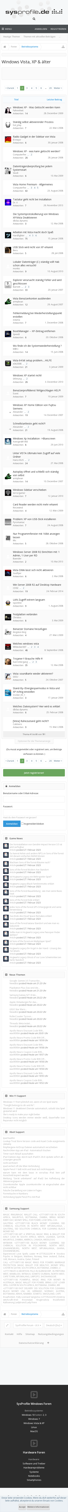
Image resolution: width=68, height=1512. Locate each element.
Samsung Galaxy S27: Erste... (23, 995)
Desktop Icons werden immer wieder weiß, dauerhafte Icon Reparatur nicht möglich (34, 1119)
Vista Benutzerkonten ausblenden (32, 298)
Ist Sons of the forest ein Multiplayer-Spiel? (30, 941)
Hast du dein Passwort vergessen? (20, 817)
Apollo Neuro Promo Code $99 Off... (28, 1037)
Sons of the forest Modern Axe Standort (29, 869)
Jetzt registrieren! (34, 772)
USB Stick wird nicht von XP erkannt (33, 247)
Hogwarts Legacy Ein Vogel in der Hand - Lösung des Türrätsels (35, 949)
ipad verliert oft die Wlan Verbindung (21, 1166)
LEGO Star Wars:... (18, 1009)
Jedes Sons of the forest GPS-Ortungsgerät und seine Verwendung (35, 908)
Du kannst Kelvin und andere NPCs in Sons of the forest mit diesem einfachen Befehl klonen (37, 855)
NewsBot (14, 983)
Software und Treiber (34, 1463)
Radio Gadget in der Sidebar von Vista (34, 136)
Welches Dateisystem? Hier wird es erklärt (36, 706)
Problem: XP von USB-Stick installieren (34, 519)
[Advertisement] (35, 73)
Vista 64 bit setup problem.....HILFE (32, 360)
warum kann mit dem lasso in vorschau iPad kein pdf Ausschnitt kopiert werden (34, 1174)
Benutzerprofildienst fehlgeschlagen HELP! (37, 390)
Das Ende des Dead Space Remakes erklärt (31, 916)
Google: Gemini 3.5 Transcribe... (25, 980)
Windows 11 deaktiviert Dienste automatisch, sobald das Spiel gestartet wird (34, 1110)
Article (13, 849)
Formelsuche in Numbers (15, 1193)
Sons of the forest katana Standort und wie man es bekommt (34, 924)
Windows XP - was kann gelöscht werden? (36, 151)
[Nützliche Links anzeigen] (63, 46)
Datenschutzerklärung (31, 1342)
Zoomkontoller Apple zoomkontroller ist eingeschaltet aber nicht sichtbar (34, 1186)
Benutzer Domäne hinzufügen (30, 629)
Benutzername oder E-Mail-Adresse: (21, 793)
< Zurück (9, 88)
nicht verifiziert (10, 1162)
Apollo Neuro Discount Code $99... (27, 1030)
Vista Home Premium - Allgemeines (33, 184)
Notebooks (34, 1475)
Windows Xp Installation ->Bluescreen (34, 438)
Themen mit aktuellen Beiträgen (39, 36)
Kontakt (9, 1334)
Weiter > (58, 88)
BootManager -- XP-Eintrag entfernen (34, 331)
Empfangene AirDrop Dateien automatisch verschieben (30, 1147)
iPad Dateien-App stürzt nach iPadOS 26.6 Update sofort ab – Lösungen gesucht (34, 1158)
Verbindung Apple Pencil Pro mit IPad (21, 1196)
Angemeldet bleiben (33, 823)
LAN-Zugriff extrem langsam (29, 599)
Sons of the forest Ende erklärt (24, 899)
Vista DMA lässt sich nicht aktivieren (33, 570)
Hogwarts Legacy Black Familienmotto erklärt (32, 883)
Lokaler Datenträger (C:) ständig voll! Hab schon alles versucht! (36, 263)
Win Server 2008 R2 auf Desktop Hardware (37, 584)
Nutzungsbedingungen (51, 1334)
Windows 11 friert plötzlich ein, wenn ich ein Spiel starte (30, 1101)
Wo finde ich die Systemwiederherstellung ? (37, 345)
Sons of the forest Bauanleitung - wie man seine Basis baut (36, 892)
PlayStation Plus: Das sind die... (25, 987)
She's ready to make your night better (21, 1114)
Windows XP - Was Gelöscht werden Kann (36, 107)
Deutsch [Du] (53, 1325)
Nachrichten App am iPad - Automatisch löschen (27, 1150)
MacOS (34, 1431)
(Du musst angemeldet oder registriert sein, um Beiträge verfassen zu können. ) (34, 751)
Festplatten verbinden (25, 614)
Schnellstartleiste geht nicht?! (29, 423)
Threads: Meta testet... (20, 1023)
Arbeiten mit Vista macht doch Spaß (33, 232)
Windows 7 (34, 1418)
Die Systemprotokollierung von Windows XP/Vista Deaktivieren (36, 215)
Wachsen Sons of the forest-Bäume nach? (30, 862)
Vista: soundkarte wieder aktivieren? (33, 673)
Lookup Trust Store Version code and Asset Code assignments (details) (34, 1142)
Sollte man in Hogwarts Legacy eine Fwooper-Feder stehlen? (35, 933)
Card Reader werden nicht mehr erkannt (35, 504)
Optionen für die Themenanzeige (34, 741)
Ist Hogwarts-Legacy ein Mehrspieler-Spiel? (31, 876)
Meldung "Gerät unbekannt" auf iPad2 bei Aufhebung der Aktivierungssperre (34, 1180)
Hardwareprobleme (34, 1467)
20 (50, 88)
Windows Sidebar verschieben (29, 489)
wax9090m (15, 1033)
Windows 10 (28, 1414)
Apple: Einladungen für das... (24, 1002)
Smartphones (34, 1479)
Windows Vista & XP (34, 1423)
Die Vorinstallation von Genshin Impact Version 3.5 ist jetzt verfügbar (36, 846)
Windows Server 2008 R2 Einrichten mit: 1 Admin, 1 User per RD (36, 553)
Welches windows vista (26, 643)
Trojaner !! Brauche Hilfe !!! (28, 658)
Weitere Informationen (38, 1506)
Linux (34, 1427)
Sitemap (30, 1334)
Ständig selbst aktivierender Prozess (33, 122)
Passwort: (8, 806)
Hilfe (19, 1334)
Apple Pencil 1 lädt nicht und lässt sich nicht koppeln (28, 1169)
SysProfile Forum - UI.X (27, 1325)
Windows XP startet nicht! (27, 375)
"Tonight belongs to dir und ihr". (19, 1105)
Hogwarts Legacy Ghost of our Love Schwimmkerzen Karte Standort (35, 958)
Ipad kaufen (9, 1138)
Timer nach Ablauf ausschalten (18, 1153)
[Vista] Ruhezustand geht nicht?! (31, 721)
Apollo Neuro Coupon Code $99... (26, 1051)
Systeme (34, 1471)
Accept (22, 1506)
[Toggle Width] (7, 1325)
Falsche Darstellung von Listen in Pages (22, 1190)
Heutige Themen (11, 36)
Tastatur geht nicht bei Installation (32, 199)
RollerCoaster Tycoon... (21, 1016)
